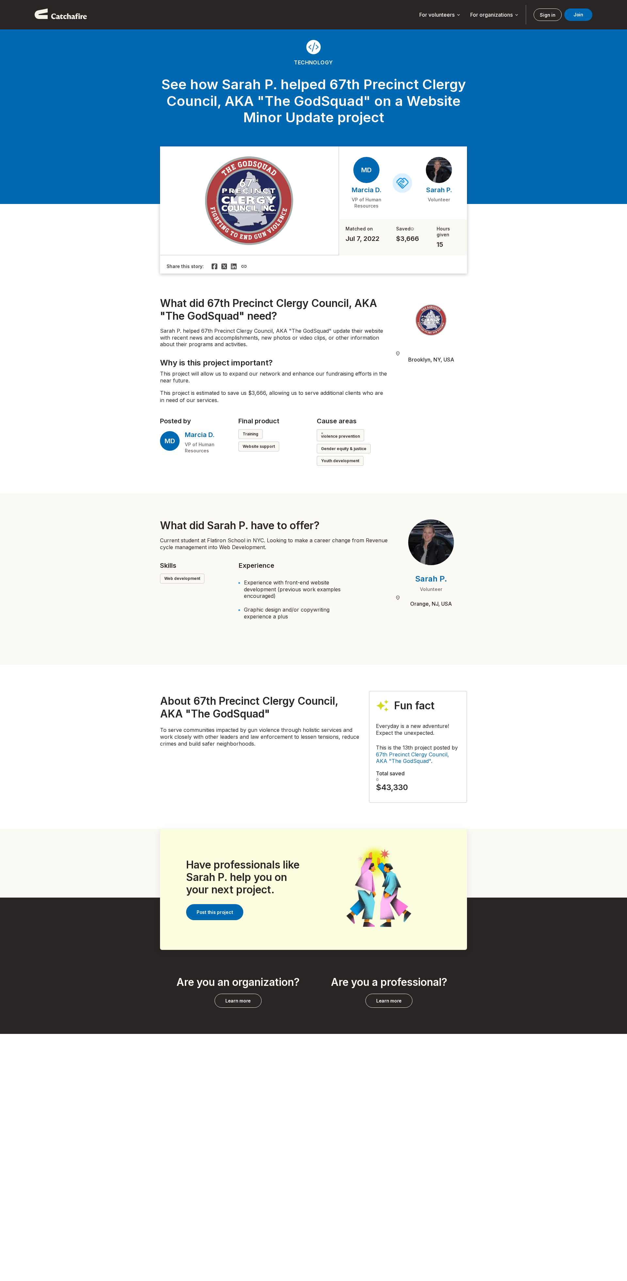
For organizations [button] (494, 15)
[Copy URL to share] (244, 266)
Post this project (215, 912)
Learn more (238, 1000)
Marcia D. (366, 190)
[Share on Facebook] (214, 266)
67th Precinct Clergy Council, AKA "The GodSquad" (412, 758)
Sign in (547, 15)
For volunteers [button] (440, 15)
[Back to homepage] (61, 14)
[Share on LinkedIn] (234, 266)
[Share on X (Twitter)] (224, 266)
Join (578, 14)
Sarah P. (439, 190)
